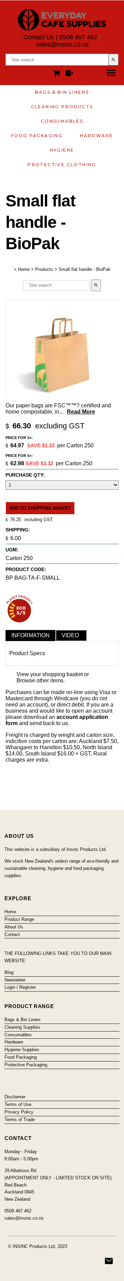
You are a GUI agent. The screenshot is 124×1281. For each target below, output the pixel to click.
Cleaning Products (62, 106)
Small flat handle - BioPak (85, 269)
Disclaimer (14, 1096)
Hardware (96, 135)
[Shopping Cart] (57, 74)
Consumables (62, 121)
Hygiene (62, 150)
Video (70, 635)
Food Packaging (37, 135)
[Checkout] (69, 74)
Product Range (19, 919)
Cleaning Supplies (22, 1027)
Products (44, 269)
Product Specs (27, 653)
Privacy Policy (18, 1112)
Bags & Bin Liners (62, 92)
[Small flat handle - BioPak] (62, 397)
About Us (13, 926)
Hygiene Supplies (21, 1049)
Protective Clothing (62, 164)
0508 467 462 (78, 37)
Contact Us (38, 37)
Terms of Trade (19, 1119)
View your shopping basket (50, 674)
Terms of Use (17, 1104)
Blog (8, 972)
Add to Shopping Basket (40, 508)
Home (24, 269)
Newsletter (14, 980)
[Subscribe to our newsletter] (109, 1261)
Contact (12, 934)
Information (30, 635)
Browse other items (40, 680)
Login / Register (20, 987)
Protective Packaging (25, 1064)
